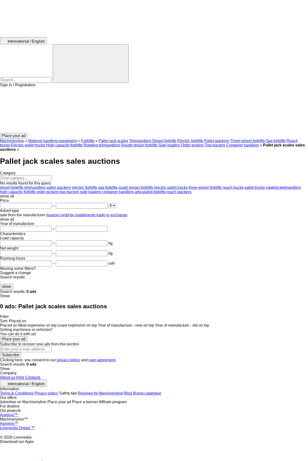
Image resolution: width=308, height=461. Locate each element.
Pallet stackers (216, 141)
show (6, 286)
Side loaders (169, 145)
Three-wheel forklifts (247, 141)
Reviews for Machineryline (100, 393)
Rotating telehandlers (101, 145)
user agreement (102, 360)
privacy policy (68, 360)
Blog (128, 393)
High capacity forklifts (64, 145)
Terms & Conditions (16, 393)
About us (7, 377)
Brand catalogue (147, 393)
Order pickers (192, 145)
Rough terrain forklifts (139, 145)
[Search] (91, 63)
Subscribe (10, 355)
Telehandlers (140, 141)
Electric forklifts (190, 141)
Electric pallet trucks (28, 145)
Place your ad (14, 339)
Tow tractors (215, 145)
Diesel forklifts (164, 141)
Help (20, 377)
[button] (154, 110)
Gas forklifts (276, 141)
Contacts (32, 377)
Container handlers (242, 145)
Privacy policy (46, 393)
